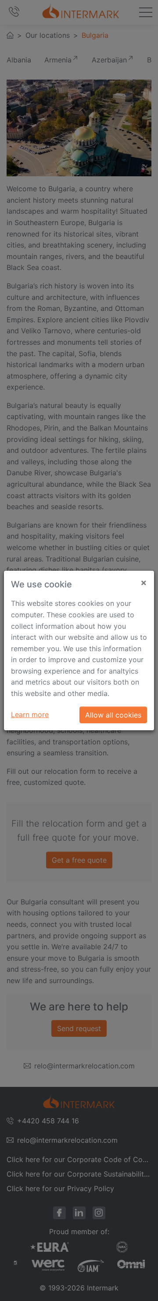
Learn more (30, 714)
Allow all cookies (113, 715)
